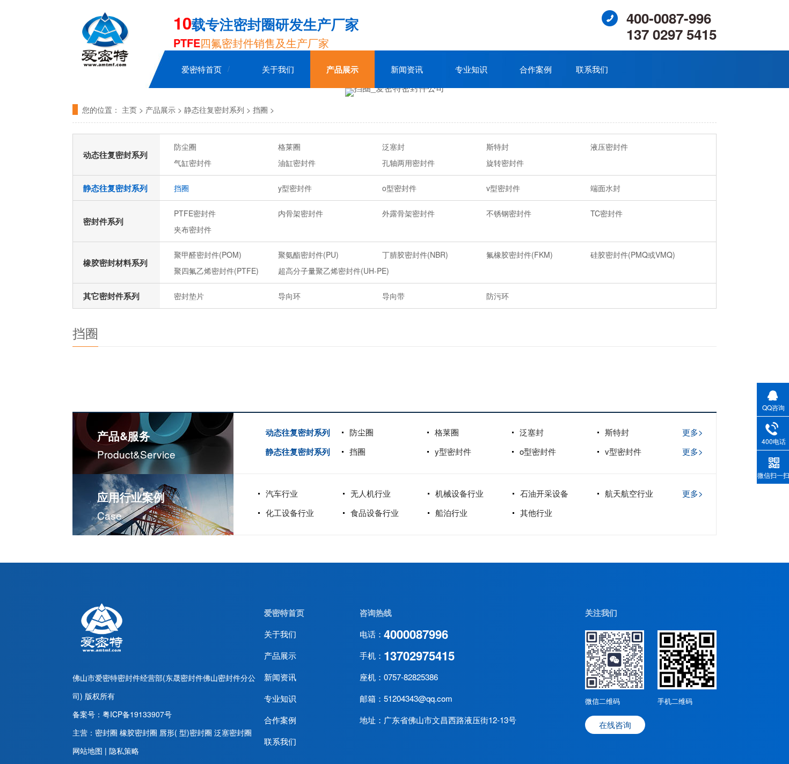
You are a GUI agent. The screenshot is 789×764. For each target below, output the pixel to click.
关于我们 (278, 69)
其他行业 (536, 512)
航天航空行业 (629, 493)
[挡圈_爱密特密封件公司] (394, 92)
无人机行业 (370, 493)
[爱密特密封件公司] (104, 64)
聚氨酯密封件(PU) (308, 254)
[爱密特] (101, 649)
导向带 (393, 295)
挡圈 (260, 109)
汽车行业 (282, 493)
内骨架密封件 (300, 213)
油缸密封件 (297, 162)
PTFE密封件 (195, 213)
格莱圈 (289, 146)
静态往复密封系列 (214, 109)
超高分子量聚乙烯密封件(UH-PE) (333, 270)
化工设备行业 (290, 512)
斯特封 (497, 146)
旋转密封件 (505, 162)
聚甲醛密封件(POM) (208, 254)
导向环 (289, 295)
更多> (692, 432)
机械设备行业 (459, 493)
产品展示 (342, 69)
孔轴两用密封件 (408, 162)
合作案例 (536, 69)
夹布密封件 (192, 229)
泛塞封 (393, 146)
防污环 (497, 295)
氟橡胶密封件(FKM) (519, 254)
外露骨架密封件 (408, 213)
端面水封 (605, 188)
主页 (129, 109)
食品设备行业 (374, 512)
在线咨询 (615, 724)
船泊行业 (451, 512)
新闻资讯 (407, 69)
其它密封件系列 (111, 296)
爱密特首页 (201, 69)
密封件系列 (103, 221)
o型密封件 (399, 188)
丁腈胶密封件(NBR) (415, 254)
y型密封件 (295, 188)
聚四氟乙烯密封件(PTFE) (216, 270)
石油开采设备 (544, 493)
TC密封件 (606, 213)
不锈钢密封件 (508, 213)
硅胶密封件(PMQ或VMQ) (632, 254)
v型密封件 (503, 188)
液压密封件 (609, 146)
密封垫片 (189, 295)
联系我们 (592, 69)
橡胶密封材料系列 (115, 262)
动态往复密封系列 (115, 155)
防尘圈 (185, 146)
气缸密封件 (192, 162)
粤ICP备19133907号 (137, 714)
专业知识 (471, 69)
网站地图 (88, 750)
